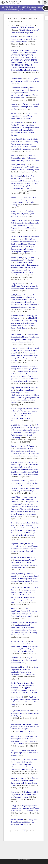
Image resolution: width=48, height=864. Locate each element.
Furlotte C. (21, 641)
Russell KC (14, 622)
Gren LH (14, 176)
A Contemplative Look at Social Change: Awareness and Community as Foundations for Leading (25, 201)
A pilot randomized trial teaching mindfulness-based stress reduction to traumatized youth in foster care (25, 303)
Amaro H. (32, 481)
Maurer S (20, 587)
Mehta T (36, 350)
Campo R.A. (21, 409)
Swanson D (30, 295)
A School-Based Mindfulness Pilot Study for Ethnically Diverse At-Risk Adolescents (21, 417)
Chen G (27, 387)
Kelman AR (24, 446)
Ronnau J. (21, 574)
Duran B (35, 587)
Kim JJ (18, 387)
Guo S (21, 348)
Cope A (20, 425)
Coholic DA (25, 711)
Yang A (21, 260)
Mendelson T (28, 724)
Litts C (35, 139)
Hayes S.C (19, 697)
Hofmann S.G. (30, 523)
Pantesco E (15, 141)
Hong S (26, 258)
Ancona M (16, 726)
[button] (45, 2)
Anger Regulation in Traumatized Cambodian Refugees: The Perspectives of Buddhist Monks (25, 671)
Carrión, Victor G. (17, 683)
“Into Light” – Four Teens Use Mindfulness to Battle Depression (25, 81)
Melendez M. (15, 481)
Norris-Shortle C (25, 50)
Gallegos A (14, 297)
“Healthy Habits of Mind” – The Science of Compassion (25, 31)
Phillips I (24, 220)
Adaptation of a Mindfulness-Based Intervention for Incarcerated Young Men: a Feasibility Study (24, 548)
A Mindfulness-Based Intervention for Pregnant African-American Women (24, 286)
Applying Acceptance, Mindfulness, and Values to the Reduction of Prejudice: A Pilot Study (25, 700)
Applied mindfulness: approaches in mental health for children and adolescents (24, 690)
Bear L (33, 387)
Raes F (15, 239)
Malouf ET (14, 315)
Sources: (6, 10)
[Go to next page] (31, 25)
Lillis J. (13, 697)
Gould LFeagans (16, 724)
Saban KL (32, 88)
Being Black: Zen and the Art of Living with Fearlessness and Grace (24, 822)
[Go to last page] (35, 25)
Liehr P (13, 334)
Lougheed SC (15, 711)
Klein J (15, 350)
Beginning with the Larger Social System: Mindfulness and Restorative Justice (25, 794)
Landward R (27, 176)
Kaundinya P (28, 348)
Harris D (14, 113)
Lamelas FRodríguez (18, 499)
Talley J (13, 806)
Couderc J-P (20, 295)
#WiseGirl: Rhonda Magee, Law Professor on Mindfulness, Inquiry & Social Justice (25, 158)
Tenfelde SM (15, 88)
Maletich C (14, 260)
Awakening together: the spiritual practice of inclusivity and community (25, 752)
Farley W (14, 104)
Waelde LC (32, 446)
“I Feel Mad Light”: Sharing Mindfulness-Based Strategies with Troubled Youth (25, 39)
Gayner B (14, 366)
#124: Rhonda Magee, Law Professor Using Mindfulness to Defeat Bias (24, 116)
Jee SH (13, 295)
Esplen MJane (23, 366)
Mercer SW (29, 544)
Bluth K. (13, 409)
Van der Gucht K (16, 237)
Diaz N (19, 334)
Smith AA (14, 729)
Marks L (15, 53)
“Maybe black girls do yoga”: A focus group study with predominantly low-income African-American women (25, 94)
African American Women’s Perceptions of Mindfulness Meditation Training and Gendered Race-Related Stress (24, 564)
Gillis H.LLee (23, 622)
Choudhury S (21, 165)
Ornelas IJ (14, 590)
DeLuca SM (15, 446)
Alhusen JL (14, 50)
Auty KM (14, 425)
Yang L (13, 750)
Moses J (13, 165)
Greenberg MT (23, 729)
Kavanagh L (28, 369)
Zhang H (14, 284)
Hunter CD (31, 557)
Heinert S (25, 299)
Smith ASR (25, 726)
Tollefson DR (15, 220)
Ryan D (13, 587)
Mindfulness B (16, 658)
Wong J (13, 369)
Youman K (22, 315)
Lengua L (27, 587)
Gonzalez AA (34, 726)
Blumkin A (30, 297)
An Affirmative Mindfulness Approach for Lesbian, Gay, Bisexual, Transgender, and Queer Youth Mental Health (24, 612)
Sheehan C (14, 792)
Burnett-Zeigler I (16, 258)
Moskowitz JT (31, 462)
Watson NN (15, 557)
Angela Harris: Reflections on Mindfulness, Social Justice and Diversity (24, 660)
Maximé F (14, 155)
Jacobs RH (14, 348)
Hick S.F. (14, 641)
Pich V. (22, 523)
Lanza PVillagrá (16, 497)
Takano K (26, 237)
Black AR (23, 557)
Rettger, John (28, 683)
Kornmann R (27, 139)
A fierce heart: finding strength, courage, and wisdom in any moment (23, 213)
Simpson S (14, 544)
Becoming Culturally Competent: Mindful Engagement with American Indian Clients (25, 782)
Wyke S (21, 544)
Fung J (13, 387)
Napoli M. (14, 778)
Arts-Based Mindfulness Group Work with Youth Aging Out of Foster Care (25, 713)
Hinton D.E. (15, 523)
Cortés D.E (24, 481)
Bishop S (20, 369)
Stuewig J (30, 315)
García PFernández (29, 497)
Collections (14, 10)
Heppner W (33, 622)
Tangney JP (17, 318)
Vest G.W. (14, 574)
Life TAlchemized (17, 123)
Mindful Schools (16, 27)
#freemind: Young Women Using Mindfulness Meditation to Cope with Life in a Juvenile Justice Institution (24, 145)
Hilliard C (22, 297)
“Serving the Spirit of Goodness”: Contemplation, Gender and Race (25, 106)
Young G (14, 759)
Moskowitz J (29, 260)
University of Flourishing (28, 10)
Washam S (14, 211)
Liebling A (27, 425)
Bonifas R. (22, 778)
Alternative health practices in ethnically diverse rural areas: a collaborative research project (25, 578)
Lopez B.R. (30, 574)
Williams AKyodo (17, 819)
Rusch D (21, 350)
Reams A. (16, 411)
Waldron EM (33, 258)
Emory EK (21, 284)
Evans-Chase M (16, 139)
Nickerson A (15, 667)
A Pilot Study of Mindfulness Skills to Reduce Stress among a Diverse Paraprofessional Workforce (24, 356)
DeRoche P (33, 366)
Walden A (28, 350)
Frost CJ (21, 178)
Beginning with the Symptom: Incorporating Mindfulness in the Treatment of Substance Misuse (25, 808)
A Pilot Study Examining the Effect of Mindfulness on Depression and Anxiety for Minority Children (25, 338)
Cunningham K (16, 299)
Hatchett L (24, 88)
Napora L (14, 197)
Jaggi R (19, 176)
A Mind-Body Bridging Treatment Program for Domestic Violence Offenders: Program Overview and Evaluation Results (25, 225)
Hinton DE (24, 667)
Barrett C (14, 37)
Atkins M (14, 353)
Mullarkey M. (25, 411)
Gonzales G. (15, 576)
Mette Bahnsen (28, 27)
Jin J (22, 387)
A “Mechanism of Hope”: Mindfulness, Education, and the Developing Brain (25, 167)
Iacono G (14, 609)
